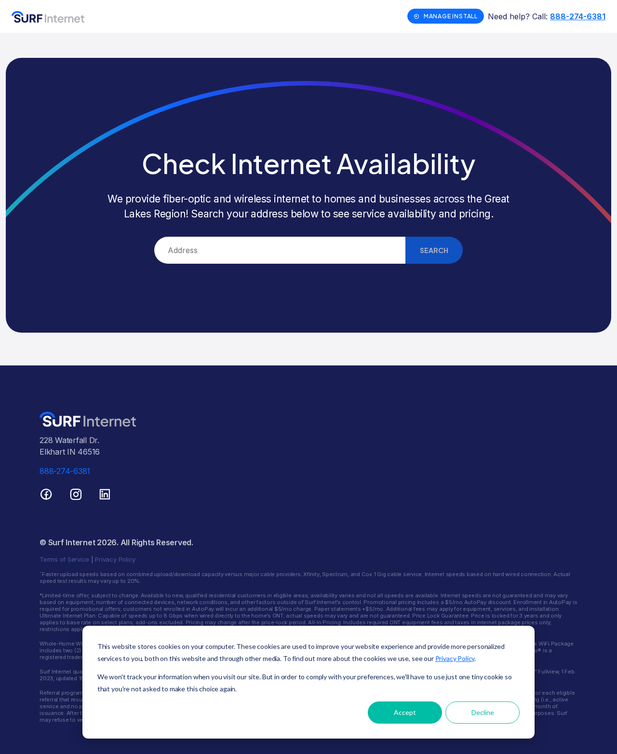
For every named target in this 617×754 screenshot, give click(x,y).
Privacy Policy (455, 658)
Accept (405, 712)
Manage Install (451, 16)
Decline (482, 712)
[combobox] (279, 250)
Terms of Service (64, 559)
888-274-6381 (577, 16)
